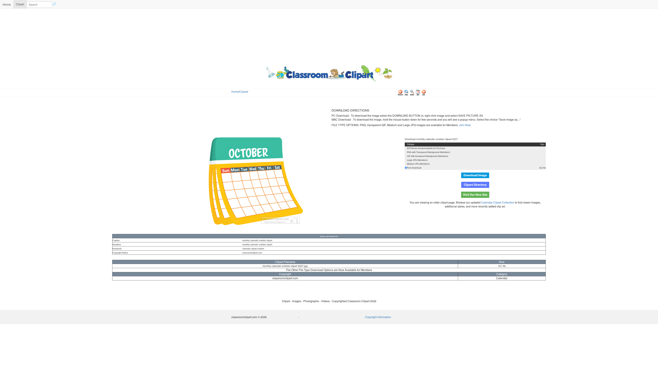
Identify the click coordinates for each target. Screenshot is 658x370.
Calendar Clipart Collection (497, 202)
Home (7, 4)
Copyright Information (378, 317)
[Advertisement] (329, 36)
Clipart (21, 4)
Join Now (464, 125)
